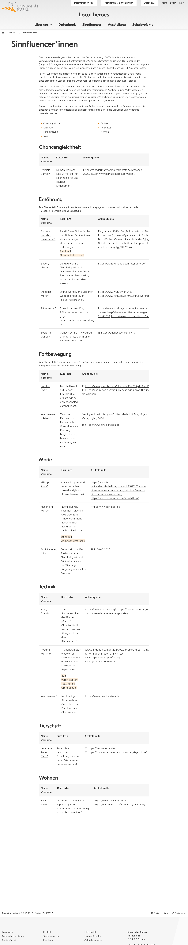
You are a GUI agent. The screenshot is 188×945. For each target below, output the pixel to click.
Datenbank (67, 25)
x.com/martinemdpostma (100, 661)
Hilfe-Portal (90, 932)
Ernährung (48, 127)
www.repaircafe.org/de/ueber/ (102, 657)
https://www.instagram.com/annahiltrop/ (115, 498)
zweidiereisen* (49, 696)
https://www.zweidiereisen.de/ (102, 424)
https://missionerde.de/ (101, 748)
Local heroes (94, 15)
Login (173, 3)
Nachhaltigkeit (58, 210)
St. (113, 235)
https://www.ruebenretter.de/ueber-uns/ (135, 316)
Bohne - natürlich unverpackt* (48, 235)
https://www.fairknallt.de (105, 506)
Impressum (7, 932)
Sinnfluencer (91, 25)
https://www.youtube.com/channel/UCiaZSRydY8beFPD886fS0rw (123, 386)
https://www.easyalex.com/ (110, 800)
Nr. (118, 247)
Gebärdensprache (93, 940)
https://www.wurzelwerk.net (115, 291)
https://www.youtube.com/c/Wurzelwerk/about (125, 295)
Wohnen (104, 131)
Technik (104, 123)
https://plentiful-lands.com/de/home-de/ (121, 263)
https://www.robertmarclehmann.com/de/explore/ (117, 752)
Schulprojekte (142, 25)
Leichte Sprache (92, 936)
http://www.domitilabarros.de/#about (113, 173)
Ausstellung (117, 25)
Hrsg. (147, 239)
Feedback (48, 940)
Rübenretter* (48, 308)
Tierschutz (105, 127)
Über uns (42, 25)
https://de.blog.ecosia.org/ (100, 609)
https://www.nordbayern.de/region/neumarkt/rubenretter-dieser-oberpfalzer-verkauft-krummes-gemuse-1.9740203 (132, 312)
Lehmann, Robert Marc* (47, 752)
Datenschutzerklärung (13, 936)
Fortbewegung (50, 131)
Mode (46, 136)
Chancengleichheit (52, 123)
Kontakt (47, 932)
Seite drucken (161, 913)
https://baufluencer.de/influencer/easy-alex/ (119, 804)
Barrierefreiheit (9, 940)
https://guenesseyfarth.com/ (118, 332)
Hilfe (164, 3)
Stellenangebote (51, 936)
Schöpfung (75, 210)
